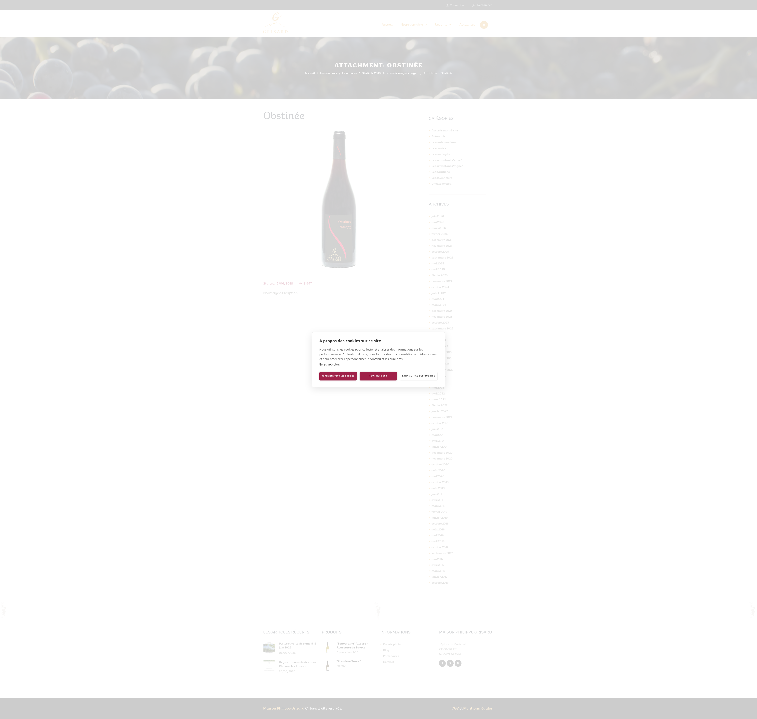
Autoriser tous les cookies (338, 376)
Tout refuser (378, 376)
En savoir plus (329, 364)
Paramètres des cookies (418, 376)
